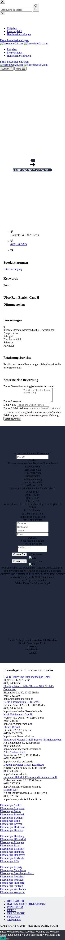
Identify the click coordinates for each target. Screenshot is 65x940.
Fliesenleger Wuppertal (12, 892)
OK (3, 938)
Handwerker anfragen (19, 55)
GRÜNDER (14, 919)
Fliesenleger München (12, 876)
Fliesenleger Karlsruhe (12, 858)
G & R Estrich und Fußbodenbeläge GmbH (27, 676)
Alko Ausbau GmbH (14, 752)
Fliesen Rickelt (11, 727)
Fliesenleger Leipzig (11, 867)
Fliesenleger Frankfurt (12, 848)
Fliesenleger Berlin (10, 811)
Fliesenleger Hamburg (12, 851)
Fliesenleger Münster (11, 879)
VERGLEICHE (16, 913)
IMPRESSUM (15, 907)
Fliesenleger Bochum (11, 817)
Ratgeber (12, 49)
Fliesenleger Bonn (10, 820)
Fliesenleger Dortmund (12, 827)
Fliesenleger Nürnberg (12, 882)
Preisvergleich (14, 52)
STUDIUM (13, 916)
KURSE (11, 910)
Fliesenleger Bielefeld (12, 814)
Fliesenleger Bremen (11, 823)
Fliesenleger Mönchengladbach (17, 873)
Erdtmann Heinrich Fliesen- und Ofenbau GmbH (30, 777)
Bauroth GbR (10, 789)
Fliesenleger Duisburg (12, 836)
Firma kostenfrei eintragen (14, 61)
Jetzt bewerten (12, 418)
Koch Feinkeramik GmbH (17, 714)
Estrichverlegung (12, 269)
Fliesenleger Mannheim (13, 870)
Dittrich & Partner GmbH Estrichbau (23, 764)
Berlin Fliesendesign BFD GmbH (21, 701)
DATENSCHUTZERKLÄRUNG (26, 904)
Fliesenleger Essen (10, 845)
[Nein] (7, 938)
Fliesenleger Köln (9, 861)
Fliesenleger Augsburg (12, 808)
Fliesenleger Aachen (11, 805)
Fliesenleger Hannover (12, 854)
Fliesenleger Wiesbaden (13, 889)
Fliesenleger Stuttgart (11, 885)
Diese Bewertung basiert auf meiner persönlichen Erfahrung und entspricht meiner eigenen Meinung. (32, 414)
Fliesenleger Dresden (11, 830)
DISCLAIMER (15, 900)
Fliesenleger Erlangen (12, 842)
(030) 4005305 (18, 244)
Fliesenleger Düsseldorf (13, 839)
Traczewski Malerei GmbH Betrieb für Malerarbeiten (32, 739)
